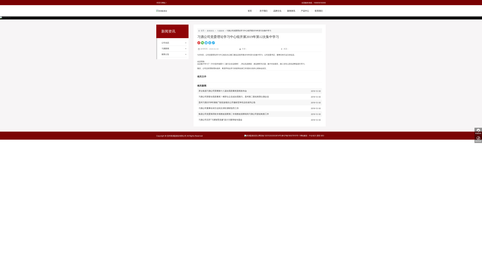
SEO (322, 135)
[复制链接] (213, 42)
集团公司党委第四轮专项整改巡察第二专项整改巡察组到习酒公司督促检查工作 (234, 114)
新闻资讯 (210, 31)
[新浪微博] (198, 42)
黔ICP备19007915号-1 (291, 135)
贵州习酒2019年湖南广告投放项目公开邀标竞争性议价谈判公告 (227, 102)
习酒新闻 (220, 31)
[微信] (202, 42)
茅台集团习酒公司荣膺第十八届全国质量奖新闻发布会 (223, 91)
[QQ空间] (209, 42)
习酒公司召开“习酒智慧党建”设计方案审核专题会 (220, 119)
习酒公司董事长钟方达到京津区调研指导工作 (219, 108)
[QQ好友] (206, 42)
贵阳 (318, 135)
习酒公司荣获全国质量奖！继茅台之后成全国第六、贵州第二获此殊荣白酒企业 (234, 96)
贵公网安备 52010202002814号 (268, 135)
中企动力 (312, 135)
